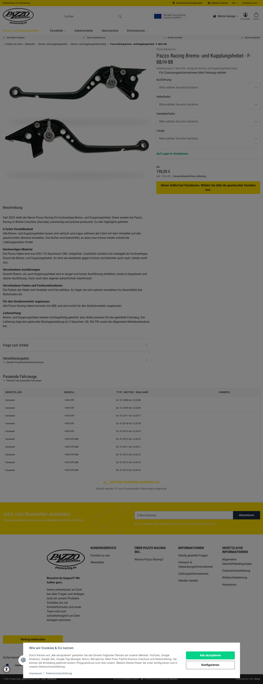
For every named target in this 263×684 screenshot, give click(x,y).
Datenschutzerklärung (59, 673)
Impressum (35, 673)
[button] (6, 669)
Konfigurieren (210, 665)
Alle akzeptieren (210, 655)
